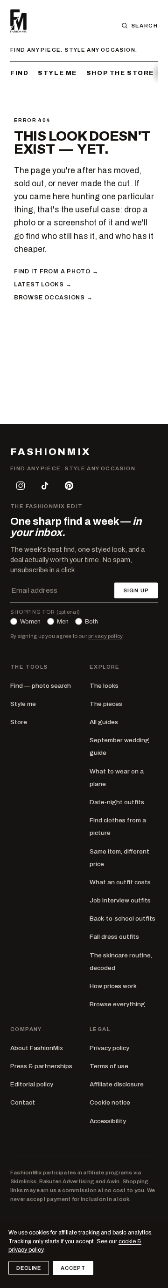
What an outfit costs (120, 882)
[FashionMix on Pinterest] (69, 485)
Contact (22, 1102)
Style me (57, 72)
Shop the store (120, 72)
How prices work (113, 986)
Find (19, 72)
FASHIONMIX (50, 452)
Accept (73, 1268)
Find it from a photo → (56, 271)
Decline (28, 1268)
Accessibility (108, 1121)
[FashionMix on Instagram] (20, 485)
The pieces (106, 703)
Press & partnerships (41, 1066)
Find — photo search (40, 685)
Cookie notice (110, 1102)
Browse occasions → (53, 297)
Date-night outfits (117, 802)
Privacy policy (109, 1047)
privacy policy (105, 636)
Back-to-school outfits (122, 918)
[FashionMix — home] (18, 21)
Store (18, 722)
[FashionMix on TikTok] (45, 485)
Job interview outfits (120, 900)
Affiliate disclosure (117, 1084)
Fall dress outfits (114, 936)
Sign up (136, 590)
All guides (104, 722)
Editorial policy (31, 1084)
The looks (104, 685)
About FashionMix (36, 1047)
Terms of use (109, 1066)
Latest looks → (42, 284)
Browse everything (117, 1004)
